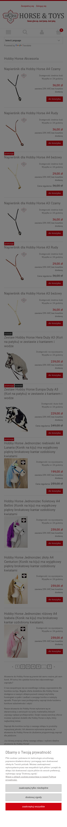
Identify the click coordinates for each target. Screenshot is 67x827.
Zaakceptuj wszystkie (33, 806)
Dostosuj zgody (33, 797)
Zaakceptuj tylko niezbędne (33, 788)
